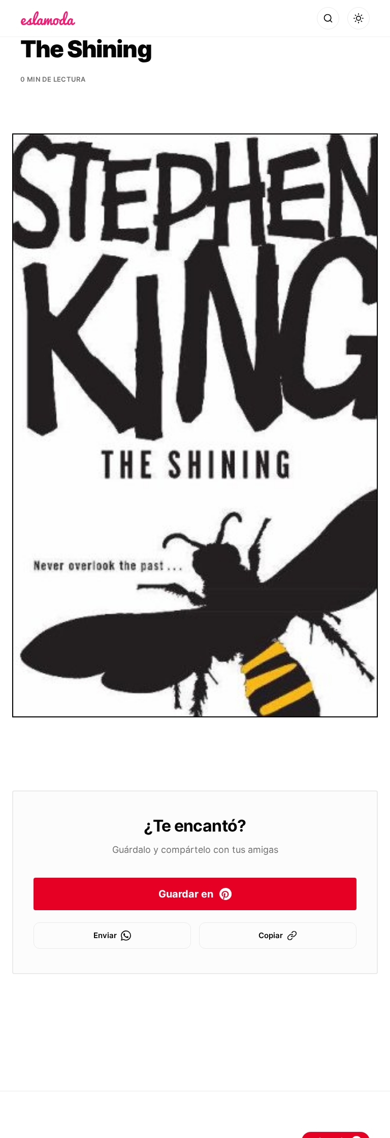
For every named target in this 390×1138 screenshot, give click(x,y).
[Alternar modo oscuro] (358, 18)
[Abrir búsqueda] (328, 18)
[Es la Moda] (48, 18)
